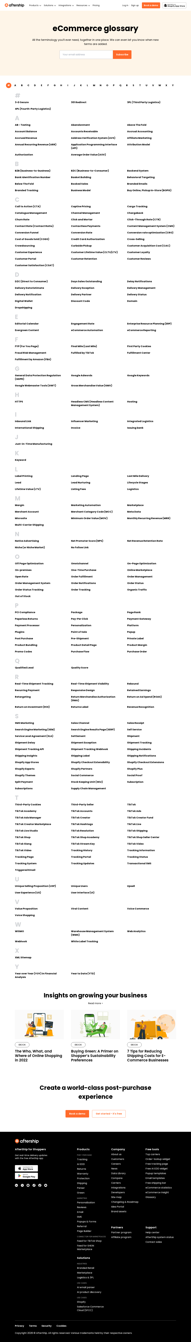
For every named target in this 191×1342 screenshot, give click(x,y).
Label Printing (24, 476)
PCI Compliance (25, 612)
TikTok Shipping (137, 830)
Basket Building (81, 177)
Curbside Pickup (81, 245)
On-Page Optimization (141, 563)
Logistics (133, 489)
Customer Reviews (139, 259)
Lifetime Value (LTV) (28, 489)
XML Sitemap (23, 957)
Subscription (135, 782)
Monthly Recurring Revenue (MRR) (148, 518)
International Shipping (29, 428)
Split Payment (24, 782)
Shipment (133, 736)
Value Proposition (26, 908)
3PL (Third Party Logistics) (143, 102)
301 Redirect (78, 102)
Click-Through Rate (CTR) (144, 219)
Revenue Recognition (140, 707)
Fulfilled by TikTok (82, 353)
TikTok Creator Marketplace (33, 824)
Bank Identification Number (32, 177)
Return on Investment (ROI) (32, 707)
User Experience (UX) (28, 892)
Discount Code (80, 301)
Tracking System (26, 863)
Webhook (21, 941)
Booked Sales (79, 184)
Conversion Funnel (26, 232)
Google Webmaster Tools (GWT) (35, 385)
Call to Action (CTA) (28, 206)
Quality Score (79, 667)
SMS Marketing (24, 723)
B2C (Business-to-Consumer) (90, 170)
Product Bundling (26, 645)
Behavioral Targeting (141, 177)
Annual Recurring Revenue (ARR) (35, 144)
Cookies (61, 1326)
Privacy (19, 1326)
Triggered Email (25, 870)
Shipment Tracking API (29, 749)
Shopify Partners (81, 769)
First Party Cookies (139, 346)
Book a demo (151, 5)
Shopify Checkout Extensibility (90, 762)
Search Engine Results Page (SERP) (93, 729)
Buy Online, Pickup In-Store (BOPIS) (149, 190)
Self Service (134, 729)
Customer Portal (25, 259)
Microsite (21, 518)
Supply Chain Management (88, 788)
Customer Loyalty (138, 252)
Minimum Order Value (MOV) (89, 518)
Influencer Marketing (84, 421)
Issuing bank (135, 428)
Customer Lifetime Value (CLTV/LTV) (94, 252)
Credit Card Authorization (88, 239)
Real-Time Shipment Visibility (90, 683)
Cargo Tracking (137, 206)
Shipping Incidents (139, 749)
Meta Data (134, 511)
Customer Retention (84, 259)
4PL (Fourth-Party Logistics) (33, 109)
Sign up (135, 5)
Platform (133, 625)
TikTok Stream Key (83, 844)
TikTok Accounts (81, 811)
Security (46, 1326)
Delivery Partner (81, 294)
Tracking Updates (82, 863)
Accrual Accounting (140, 131)
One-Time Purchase (83, 570)
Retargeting (23, 697)
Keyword (20, 460)
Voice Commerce (138, 908)
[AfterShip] (15, 5)
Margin (19, 505)
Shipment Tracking (139, 742)
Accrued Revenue (26, 138)
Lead (18, 482)
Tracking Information (141, 850)
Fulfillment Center (138, 353)
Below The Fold (24, 184)
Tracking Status (137, 857)
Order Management (140, 576)
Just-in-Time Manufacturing (33, 444)
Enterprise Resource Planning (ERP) (149, 323)
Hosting (132, 401)
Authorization (24, 154)
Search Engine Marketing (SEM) (35, 729)
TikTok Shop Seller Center (143, 837)
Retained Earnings (139, 690)
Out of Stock (23, 596)
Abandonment (80, 125)
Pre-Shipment (80, 638)
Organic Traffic (137, 589)
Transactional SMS (139, 863)
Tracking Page (24, 857)
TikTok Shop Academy (85, 837)
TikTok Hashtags (82, 824)
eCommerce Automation (87, 330)
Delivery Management (141, 288)
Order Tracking (80, 589)
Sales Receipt (135, 723)
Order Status (135, 583)
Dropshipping (23, 307)
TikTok (131, 804)
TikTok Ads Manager (28, 817)
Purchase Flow (80, 651)
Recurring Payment (27, 690)
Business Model (81, 190)
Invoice (75, 428)
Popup (131, 632)
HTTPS (19, 401)
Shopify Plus (135, 769)
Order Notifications (83, 583)
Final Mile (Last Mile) (84, 346)
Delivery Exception (82, 288)
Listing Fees (78, 489)
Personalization (81, 625)
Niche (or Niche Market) (30, 547)
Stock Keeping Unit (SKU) (87, 782)
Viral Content (79, 908)
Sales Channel (80, 723)
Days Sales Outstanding (86, 281)
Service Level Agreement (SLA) (34, 736)
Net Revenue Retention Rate (145, 541)
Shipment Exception (83, 742)
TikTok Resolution (82, 830)
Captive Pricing (81, 206)
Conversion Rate (81, 232)
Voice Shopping (25, 915)
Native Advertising (27, 541)
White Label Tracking (84, 941)
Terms (33, 1326)
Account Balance (26, 131)
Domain (132, 301)
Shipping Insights (26, 755)
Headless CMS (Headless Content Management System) (92, 403)
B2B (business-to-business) (32, 170)
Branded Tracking (26, 190)
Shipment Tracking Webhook (89, 749)
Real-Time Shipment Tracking (34, 683)
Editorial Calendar (27, 323)
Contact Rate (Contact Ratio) (34, 226)
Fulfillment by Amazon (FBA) (33, 359)
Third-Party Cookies (28, 804)
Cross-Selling (135, 239)
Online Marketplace (139, 570)
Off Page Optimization (29, 563)
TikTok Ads (134, 811)
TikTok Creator (80, 817)
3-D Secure (22, 102)
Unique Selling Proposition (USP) (35, 886)
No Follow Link (80, 547)
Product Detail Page (84, 645)
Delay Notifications (139, 281)
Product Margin (137, 645)
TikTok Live (134, 824)
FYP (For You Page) (27, 346)
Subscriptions (24, 788)
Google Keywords (138, 375)
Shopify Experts (24, 769)
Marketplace (135, 505)
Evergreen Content (27, 330)
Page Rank (134, 612)
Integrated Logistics (140, 421)
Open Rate (21, 576)
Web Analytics (136, 931)
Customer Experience (28, 252)
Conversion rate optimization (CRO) (150, 232)
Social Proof (134, 775)
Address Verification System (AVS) (93, 138)
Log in (125, 5)
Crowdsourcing (25, 245)
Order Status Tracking (29, 589)
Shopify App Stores (27, 762)
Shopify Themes (25, 775)
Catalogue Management (31, 213)
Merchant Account (27, 511)
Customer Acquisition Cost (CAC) (148, 245)
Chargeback (135, 213)
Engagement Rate (82, 323)
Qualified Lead (24, 667)
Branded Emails (137, 184)
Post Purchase (24, 638)
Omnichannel (79, 563)
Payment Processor (27, 625)
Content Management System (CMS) (150, 226)
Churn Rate (22, 219)
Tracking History (81, 850)
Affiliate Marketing (139, 138)
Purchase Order (137, 651)
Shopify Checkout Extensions (145, 762)
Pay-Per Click (79, 619)
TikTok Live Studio (26, 830)
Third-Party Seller (82, 804)
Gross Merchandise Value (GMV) (91, 385)
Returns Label (79, 707)
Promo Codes (23, 651)
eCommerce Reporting (141, 330)
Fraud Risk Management (30, 353)
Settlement (78, 736)
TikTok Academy (25, 811)
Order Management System (32, 583)
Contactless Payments (85, 226)
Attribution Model (138, 144)
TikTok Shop (22, 837)
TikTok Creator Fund (140, 817)
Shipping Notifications (141, 755)
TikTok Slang (23, 844)
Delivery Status (137, 294)
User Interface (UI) (82, 892)
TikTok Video (135, 844)
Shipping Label (80, 755)
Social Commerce (82, 775)
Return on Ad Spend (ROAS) (144, 697)
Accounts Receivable (84, 131)
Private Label (135, 638)
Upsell (131, 886)
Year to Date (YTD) (83, 973)
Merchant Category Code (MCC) (92, 511)
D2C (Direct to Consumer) (31, 281)
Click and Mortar (82, 219)
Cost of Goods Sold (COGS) (32, 239)
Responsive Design (83, 690)
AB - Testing (22, 125)
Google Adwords (81, 375)
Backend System (137, 170)
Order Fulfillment (82, 576)
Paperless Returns (26, 619)
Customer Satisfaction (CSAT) (34, 265)
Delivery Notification (28, 294)
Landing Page (80, 476)
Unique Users (79, 886)
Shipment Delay (25, 742)
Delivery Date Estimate (29, 288)
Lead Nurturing (80, 482)
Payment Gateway (139, 619)
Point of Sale (79, 632)
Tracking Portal (81, 857)
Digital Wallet (24, 301)
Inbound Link (23, 421)
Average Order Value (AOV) (88, 154)
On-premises (23, 570)
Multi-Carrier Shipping (29, 525)
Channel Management (85, 213)
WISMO (19, 931)
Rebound (133, 683)
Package (76, 612)
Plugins (19, 632)
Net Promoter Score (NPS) (87, 541)
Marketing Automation (86, 505)
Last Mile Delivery (138, 476)
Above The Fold (136, 125)
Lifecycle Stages (137, 482)
